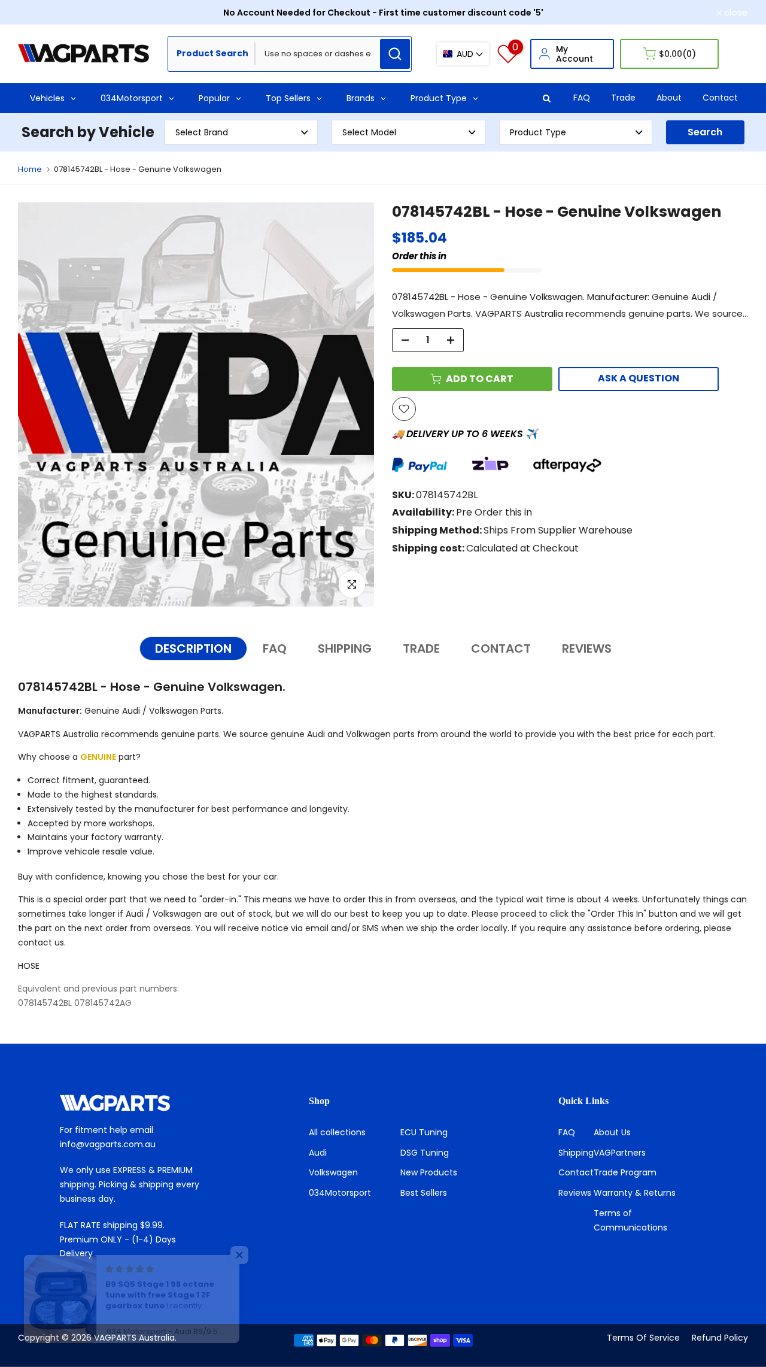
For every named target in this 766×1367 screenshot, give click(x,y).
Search (705, 132)
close (36, 12)
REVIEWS (587, 648)
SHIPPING (345, 648)
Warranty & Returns (635, 1193)
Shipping (576, 1153)
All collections (337, 1132)
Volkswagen (333, 1172)
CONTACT (501, 648)
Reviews (574, 1193)
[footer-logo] (134, 1103)
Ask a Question (638, 378)
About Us (612, 1132)
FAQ (581, 98)
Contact (720, 98)
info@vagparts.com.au (108, 1144)
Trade (623, 98)
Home (30, 169)
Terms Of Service (643, 1338)
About (669, 98)
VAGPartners (620, 1153)
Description (193, 648)
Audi (318, 1153)
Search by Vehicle (88, 132)
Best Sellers (423, 1193)
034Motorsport (340, 1193)
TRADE (421, 648)
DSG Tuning (424, 1153)
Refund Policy (720, 1338)
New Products (428, 1172)
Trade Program (625, 1172)
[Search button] (395, 54)
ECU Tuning (424, 1132)
